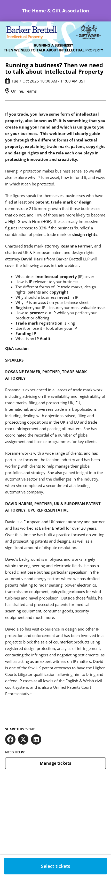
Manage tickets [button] (55, 763)
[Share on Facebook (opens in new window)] (10, 739)
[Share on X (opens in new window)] (23, 739)
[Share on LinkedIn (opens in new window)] (36, 739)
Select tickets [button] (55, 866)
